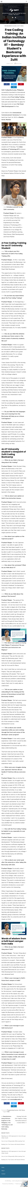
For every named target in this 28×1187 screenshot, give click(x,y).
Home (2, 1167)
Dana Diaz (19, 63)
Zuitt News (20, 26)
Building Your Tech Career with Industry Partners (13, 1144)
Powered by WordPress (8, 1183)
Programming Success (10, 26)
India (8, 1111)
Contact (3, 1174)
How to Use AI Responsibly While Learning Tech (13, 1141)
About (2, 1170)
